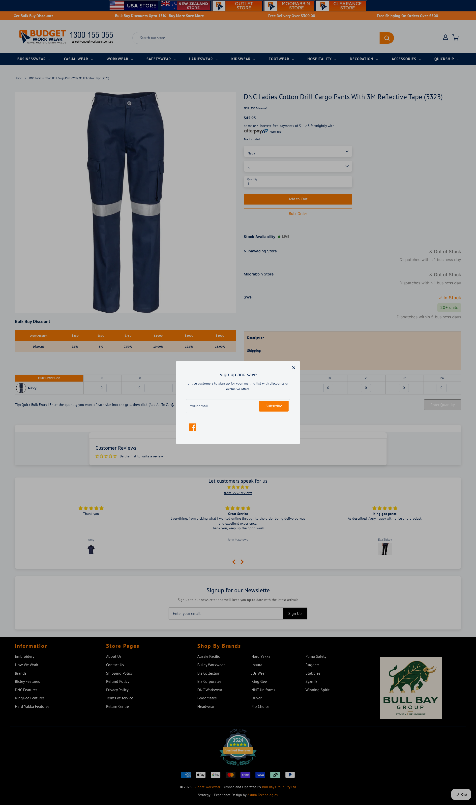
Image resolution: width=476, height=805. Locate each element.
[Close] (293, 367)
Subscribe (274, 405)
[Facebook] (192, 427)
